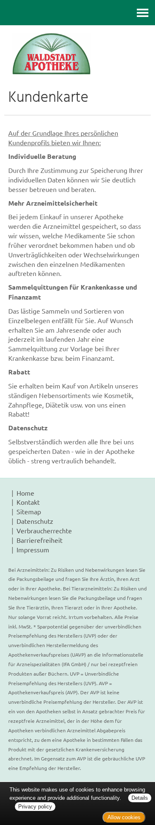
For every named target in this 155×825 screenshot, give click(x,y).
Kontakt (28, 502)
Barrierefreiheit (39, 540)
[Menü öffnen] (142, 12)
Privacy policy (35, 806)
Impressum (33, 549)
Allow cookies (124, 817)
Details (139, 798)
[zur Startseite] (77, 53)
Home (25, 493)
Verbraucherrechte (44, 530)
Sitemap (29, 511)
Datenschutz (35, 521)
